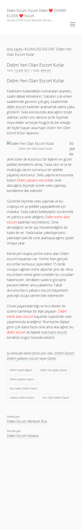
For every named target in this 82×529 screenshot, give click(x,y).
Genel (51, 358)
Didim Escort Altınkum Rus (27, 421)
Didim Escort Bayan (21, 370)
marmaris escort (54, 332)
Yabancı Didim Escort (22, 397)
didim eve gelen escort (53, 370)
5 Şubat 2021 (22, 70)
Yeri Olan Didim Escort (55, 397)
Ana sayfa (14, 49)
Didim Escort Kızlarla (22, 435)
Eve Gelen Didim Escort (23, 388)
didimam (46, 70)
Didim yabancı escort (23, 358)
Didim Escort (64, 353)
